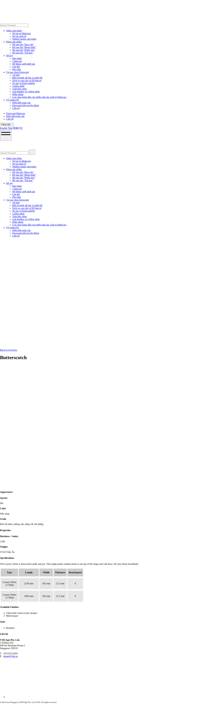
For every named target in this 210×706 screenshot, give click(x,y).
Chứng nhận (18, 86)
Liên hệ (16, 108)
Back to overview (8, 350)
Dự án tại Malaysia (21, 33)
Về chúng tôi (12, 100)
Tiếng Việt (6, 124)
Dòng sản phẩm (14, 41)
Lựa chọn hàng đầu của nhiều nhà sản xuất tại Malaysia (39, 97)
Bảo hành (17, 58)
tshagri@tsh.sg (10, 656)
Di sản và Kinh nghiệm (23, 83)
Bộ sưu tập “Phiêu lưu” (23, 50)
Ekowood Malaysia (15, 113)
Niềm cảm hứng (14, 30)
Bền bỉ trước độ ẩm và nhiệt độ (27, 77)
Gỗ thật (16, 75)
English (3, 128)
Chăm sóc (17, 61)
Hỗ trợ (9, 55)
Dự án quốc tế (19, 36)
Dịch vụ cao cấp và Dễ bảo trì (26, 80)
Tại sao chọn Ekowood (17, 72)
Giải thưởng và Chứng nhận (26, 91)
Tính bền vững (19, 89)
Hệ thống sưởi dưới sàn (23, 64)
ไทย (10, 128)
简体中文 (18, 128)
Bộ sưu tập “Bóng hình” (24, 47)
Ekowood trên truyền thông (25, 105)
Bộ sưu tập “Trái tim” (22, 53)
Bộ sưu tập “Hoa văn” (23, 44)
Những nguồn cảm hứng (24, 39)
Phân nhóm (17, 94)
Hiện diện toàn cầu (21, 102)
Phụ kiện (16, 69)
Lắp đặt (16, 66)
